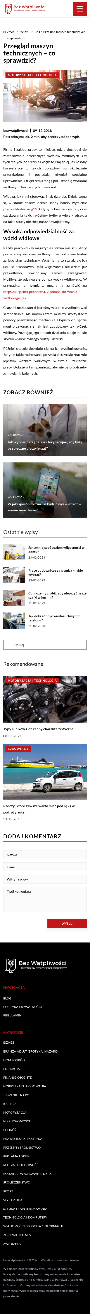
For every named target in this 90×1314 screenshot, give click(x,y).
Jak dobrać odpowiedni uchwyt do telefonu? (54, 618)
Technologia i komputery (25, 1217)
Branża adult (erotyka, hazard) (31, 1051)
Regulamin (12, 1015)
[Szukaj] (8, 645)
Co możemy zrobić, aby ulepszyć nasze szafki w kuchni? (57, 595)
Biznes (8, 1042)
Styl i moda (12, 1200)
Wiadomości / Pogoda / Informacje (33, 1226)
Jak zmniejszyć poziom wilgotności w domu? (56, 550)
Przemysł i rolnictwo (22, 1147)
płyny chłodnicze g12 (20, 209)
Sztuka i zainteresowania (25, 1208)
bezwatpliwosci (15, 130)
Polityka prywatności (22, 1007)
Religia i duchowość (21, 1165)
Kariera (10, 1104)
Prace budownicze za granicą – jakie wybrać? (55, 572)
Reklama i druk (16, 1156)
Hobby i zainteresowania (24, 1086)
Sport (8, 1191)
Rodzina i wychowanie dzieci (28, 1173)
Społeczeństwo (16, 1182)
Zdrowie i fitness (17, 1235)
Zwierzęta (12, 1243)
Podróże (10, 1130)
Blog (7, 998)
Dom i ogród (14, 1060)
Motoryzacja (14, 1112)
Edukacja (11, 1069)
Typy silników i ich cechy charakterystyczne (38, 729)
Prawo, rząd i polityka (22, 1138)
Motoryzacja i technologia (32, 75)
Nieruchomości (16, 1121)
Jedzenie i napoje (17, 1095)
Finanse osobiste (17, 1077)
